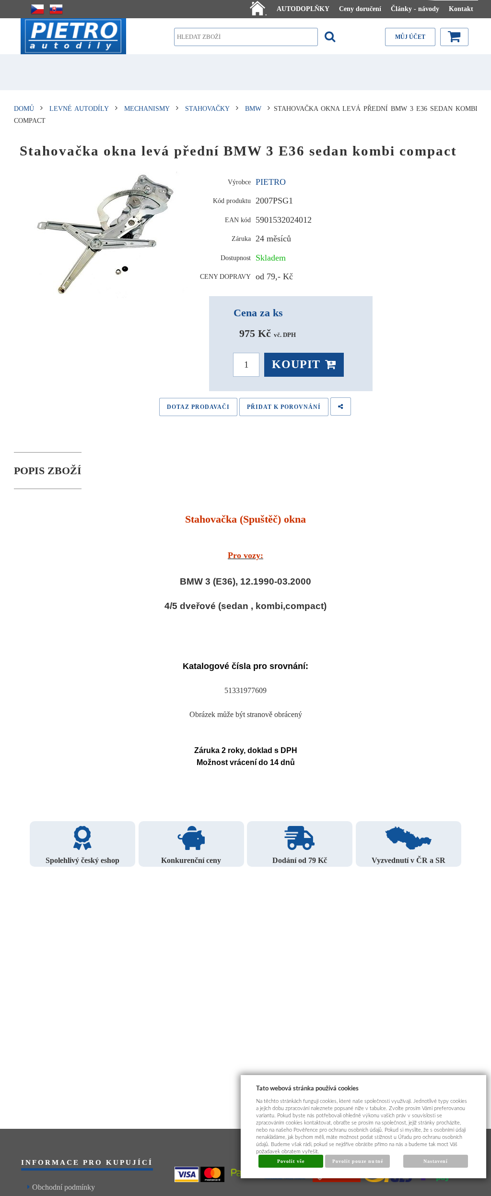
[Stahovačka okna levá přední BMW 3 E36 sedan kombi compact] (106, 235)
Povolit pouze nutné (357, 1161)
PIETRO (271, 182)
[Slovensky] (56, 9)
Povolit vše (290, 1161)
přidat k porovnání (284, 407)
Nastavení (435, 1161)
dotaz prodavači (198, 407)
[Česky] (37, 9)
